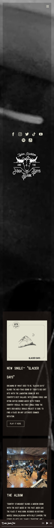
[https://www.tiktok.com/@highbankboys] (34, 134)
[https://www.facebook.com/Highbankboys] (13, 134)
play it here (15, 423)
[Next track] (51, 523)
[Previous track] (43, 523)
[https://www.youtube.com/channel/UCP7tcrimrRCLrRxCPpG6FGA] (41, 134)
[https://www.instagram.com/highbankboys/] (20, 134)
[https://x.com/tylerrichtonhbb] (27, 134)
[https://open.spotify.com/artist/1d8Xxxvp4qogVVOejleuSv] (23, 140)
